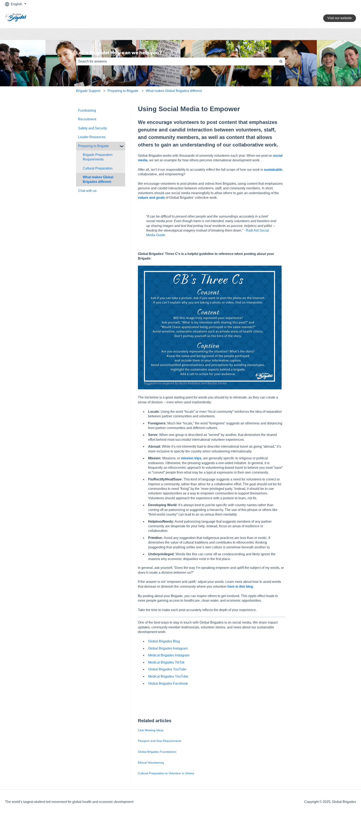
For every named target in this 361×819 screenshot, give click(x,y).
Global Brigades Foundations (157, 751)
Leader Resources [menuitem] (92, 137)
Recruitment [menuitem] (87, 119)
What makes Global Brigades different (174, 91)
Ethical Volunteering (151, 762)
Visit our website (339, 18)
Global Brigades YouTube (167, 669)
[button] (121, 146)
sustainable (273, 169)
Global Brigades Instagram (168, 648)
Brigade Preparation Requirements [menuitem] (98, 157)
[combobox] (176, 61)
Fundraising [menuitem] (87, 110)
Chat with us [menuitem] (87, 190)
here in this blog (240, 586)
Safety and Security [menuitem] (92, 128)
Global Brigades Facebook (168, 683)
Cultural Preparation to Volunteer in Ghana (166, 773)
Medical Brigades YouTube (168, 676)
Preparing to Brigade (123, 91)
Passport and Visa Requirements (159, 741)
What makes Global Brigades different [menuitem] (98, 179)
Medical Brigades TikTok (166, 662)
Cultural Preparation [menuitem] (98, 168)
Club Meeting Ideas (151, 730)
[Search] (281, 61)
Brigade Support (88, 91)
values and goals (151, 197)
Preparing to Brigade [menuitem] (93, 146)
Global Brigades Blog (164, 641)
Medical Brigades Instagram (168, 655)
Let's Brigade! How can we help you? (119, 53)
